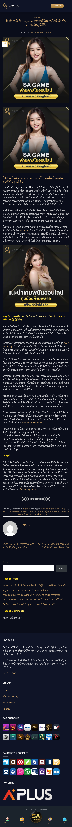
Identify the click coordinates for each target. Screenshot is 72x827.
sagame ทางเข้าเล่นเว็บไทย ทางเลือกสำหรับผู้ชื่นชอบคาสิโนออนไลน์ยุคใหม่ (35, 585)
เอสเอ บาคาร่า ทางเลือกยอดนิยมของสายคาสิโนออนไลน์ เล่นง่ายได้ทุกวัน (33, 599)
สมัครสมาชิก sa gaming (45, 514)
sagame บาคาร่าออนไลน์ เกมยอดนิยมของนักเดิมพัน (25, 590)
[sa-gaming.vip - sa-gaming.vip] (11, 6)
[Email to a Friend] (38, 499)
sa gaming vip (62, 508)
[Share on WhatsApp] (24, 499)
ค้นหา (5, 562)
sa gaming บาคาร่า (27, 511)
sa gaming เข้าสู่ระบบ (43, 511)
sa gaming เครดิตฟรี (59, 511)
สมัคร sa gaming (10, 696)
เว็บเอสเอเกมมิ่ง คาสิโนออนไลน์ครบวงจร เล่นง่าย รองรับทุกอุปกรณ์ (31, 595)
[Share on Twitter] (33, 499)
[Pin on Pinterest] (43, 499)
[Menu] (67, 5)
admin (48, 32)
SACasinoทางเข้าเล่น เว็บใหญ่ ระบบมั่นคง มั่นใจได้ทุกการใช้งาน (30, 604)
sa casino (44, 508)
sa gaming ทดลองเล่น (11, 511)
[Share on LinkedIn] (48, 499)
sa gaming (36, 17)
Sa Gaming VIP (10, 702)
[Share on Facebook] (28, 499)
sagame (33, 514)
